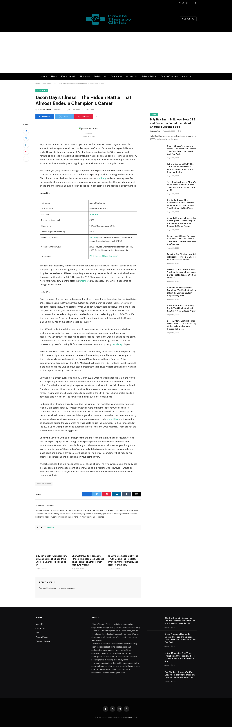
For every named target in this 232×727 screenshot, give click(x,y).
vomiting (101, 178)
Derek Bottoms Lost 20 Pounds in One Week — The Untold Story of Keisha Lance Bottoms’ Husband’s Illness (181, 325)
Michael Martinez (44, 110)
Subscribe (188, 19)
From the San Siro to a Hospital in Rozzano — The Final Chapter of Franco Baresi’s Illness (181, 257)
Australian (94, 214)
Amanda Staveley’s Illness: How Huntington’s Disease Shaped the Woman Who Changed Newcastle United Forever (181, 222)
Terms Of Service (169, 76)
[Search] (191, 2)
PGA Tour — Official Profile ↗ (103, 256)
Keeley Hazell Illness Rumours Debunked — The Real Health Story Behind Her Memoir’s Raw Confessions (181, 240)
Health (154, 114)
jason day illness (44, 484)
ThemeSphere (131, 718)
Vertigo (93, 237)
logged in (54, 588)
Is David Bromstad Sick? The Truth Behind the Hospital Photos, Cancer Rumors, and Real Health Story (123, 560)
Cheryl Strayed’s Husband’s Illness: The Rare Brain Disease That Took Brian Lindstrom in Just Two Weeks (88, 560)
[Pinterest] (26, 152)
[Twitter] (26, 138)
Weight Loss (100, 76)
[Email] (26, 158)
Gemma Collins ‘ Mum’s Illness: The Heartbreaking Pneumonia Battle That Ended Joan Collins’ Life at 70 (181, 273)
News (54, 76)
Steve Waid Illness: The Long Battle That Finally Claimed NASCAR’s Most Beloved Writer (181, 308)
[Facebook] (26, 131)
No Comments (75, 110)
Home (44, 76)
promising (117, 344)
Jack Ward (156, 131)
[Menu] (37, 19)
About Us (186, 76)
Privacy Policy (149, 76)
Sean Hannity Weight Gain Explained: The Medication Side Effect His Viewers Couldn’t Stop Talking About (181, 291)
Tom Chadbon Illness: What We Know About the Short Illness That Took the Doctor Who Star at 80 (181, 186)
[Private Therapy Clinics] (116, 18)
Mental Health (68, 76)
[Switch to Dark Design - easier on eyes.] (195, 3)
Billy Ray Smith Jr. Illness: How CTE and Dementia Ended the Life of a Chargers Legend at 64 (51, 560)
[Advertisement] (116, 52)
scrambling (112, 419)
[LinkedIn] (26, 145)
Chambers (84, 280)
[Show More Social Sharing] (96, 116)
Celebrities (116, 76)
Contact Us (131, 76)
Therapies (85, 76)
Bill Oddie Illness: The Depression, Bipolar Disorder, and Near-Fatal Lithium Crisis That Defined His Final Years (180, 204)
